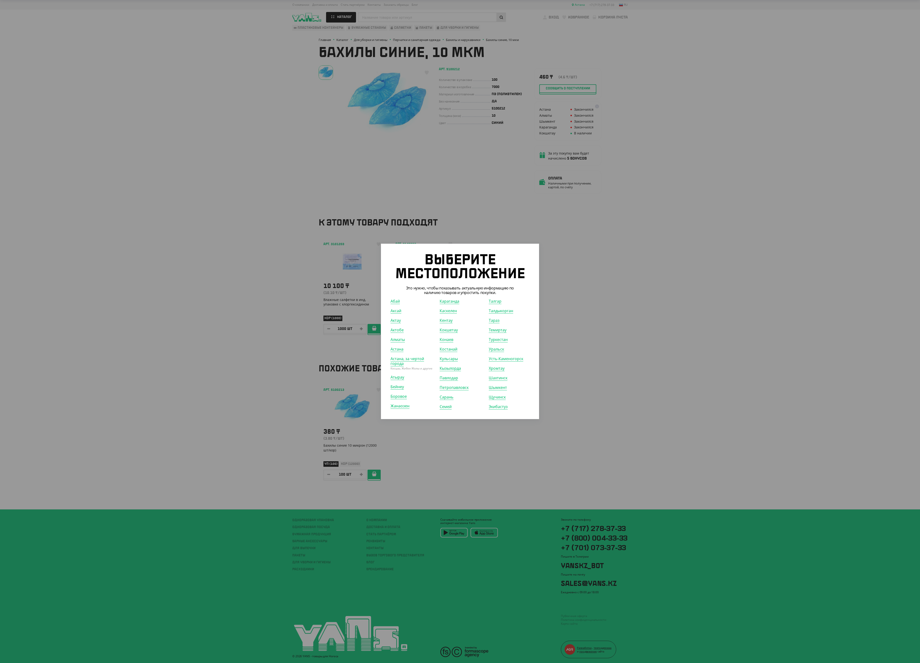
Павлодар (449, 378)
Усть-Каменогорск (506, 359)
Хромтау (497, 368)
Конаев (446, 339)
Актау (396, 320)
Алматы (398, 339)
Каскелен (448, 311)
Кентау (446, 320)
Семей (446, 406)
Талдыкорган (501, 311)
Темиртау (497, 330)
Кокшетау (449, 330)
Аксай (396, 311)
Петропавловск (454, 387)
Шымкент (498, 387)
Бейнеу (397, 387)
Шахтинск (498, 378)
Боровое (399, 396)
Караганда (449, 301)
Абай (395, 301)
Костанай (448, 349)
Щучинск (497, 397)
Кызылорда (450, 368)
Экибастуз (498, 406)
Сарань (447, 397)
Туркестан (498, 339)
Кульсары (449, 359)
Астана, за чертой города (407, 361)
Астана (397, 349)
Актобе (397, 330)
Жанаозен (400, 406)
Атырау (397, 377)
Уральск (496, 349)
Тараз (494, 320)
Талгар (495, 301)
